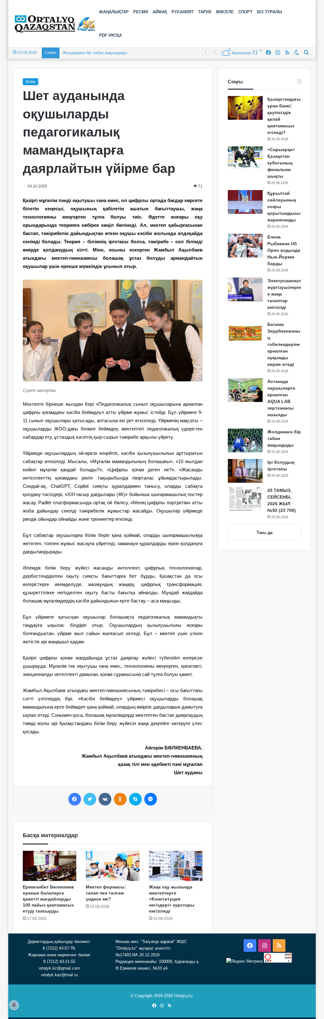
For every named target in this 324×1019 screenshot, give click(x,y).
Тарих (205, 12)
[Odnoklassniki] (120, 799)
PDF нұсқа (110, 35)
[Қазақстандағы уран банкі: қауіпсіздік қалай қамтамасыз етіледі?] (245, 108)
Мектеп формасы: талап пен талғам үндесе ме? (106, 892)
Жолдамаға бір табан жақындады (95, 52)
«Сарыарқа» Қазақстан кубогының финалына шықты (281, 163)
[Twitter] (90, 799)
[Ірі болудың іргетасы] (245, 471)
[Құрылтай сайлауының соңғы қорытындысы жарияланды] (245, 202)
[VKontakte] (105, 799)
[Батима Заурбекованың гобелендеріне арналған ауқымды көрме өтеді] (245, 333)
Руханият (182, 12)
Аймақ (160, 12)
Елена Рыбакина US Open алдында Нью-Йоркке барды (283, 250)
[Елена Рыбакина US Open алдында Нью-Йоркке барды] (245, 246)
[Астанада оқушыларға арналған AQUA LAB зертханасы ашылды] (245, 390)
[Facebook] (74, 799)
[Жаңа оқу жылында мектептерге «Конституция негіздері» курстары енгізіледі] (176, 866)
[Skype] (135, 799)
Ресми (140, 12)
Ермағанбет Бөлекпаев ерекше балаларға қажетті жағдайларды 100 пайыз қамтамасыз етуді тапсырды (48, 899)
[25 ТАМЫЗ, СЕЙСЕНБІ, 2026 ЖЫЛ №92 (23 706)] (245, 499)
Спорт (245, 12)
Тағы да (264, 532)
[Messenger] (150, 799)
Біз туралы (269, 12)
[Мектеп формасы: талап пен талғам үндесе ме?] (113, 866)
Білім (30, 82)
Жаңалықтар (114, 12)
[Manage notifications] (14, 1005)
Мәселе (225, 12)
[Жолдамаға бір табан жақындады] (245, 440)
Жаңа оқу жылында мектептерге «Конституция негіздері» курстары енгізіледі (171, 899)
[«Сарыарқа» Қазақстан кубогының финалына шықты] (245, 158)
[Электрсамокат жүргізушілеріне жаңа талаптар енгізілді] (245, 289)
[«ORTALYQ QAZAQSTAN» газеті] (55, 24)
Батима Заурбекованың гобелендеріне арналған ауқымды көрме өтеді (283, 344)
